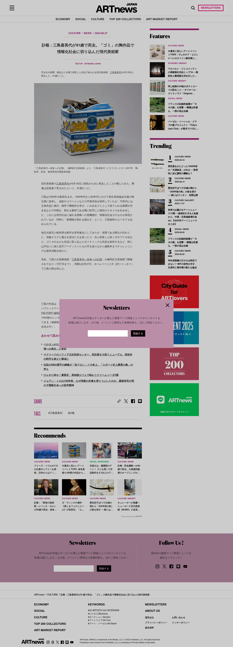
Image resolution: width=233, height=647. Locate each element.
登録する (138, 333)
